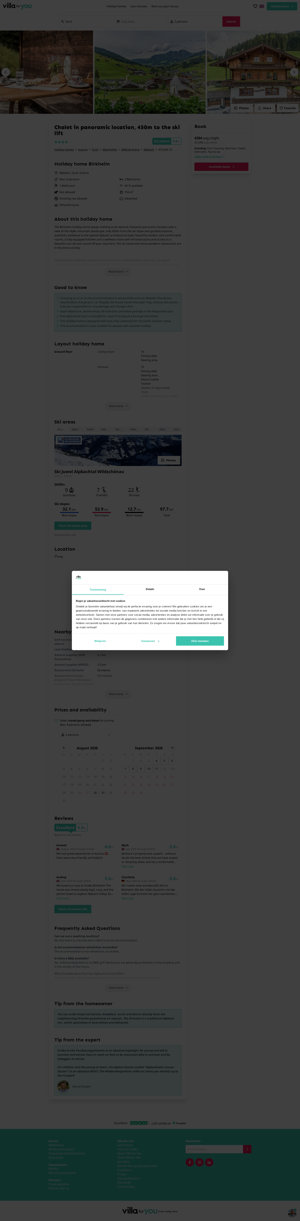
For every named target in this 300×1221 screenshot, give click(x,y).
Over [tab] (202, 588)
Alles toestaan (200, 640)
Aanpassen (148, 640)
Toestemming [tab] (98, 589)
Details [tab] (150, 588)
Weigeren (100, 640)
